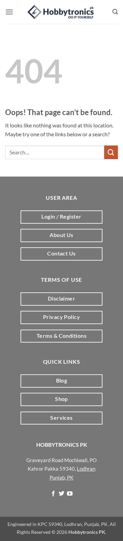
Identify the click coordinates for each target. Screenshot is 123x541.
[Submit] (111, 152)
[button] (9, 11)
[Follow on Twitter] (61, 494)
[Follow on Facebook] (53, 494)
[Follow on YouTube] (69, 494)
